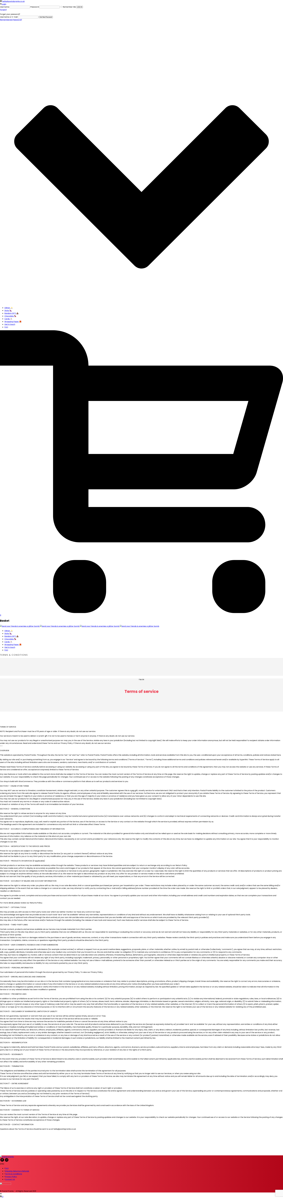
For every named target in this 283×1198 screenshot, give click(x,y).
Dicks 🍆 (8, 310)
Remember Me (69, 7)
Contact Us (10, 1179)
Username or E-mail (8, 17)
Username (4, 7)
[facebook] (2, 1161)
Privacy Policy (11, 1176)
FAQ (6, 327)
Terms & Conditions (13, 1174)
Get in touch (9, 324)
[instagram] (6, 1161)
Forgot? (3, 9)
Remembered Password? (11, 19)
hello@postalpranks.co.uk (13, 1)
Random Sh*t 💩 (11, 313)
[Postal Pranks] (79, 626)
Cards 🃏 (8, 319)
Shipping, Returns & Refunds (17, 1171)
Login (4, 4)
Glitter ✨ (8, 308)
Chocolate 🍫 (10, 316)
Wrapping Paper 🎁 (12, 321)
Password (34, 7)
